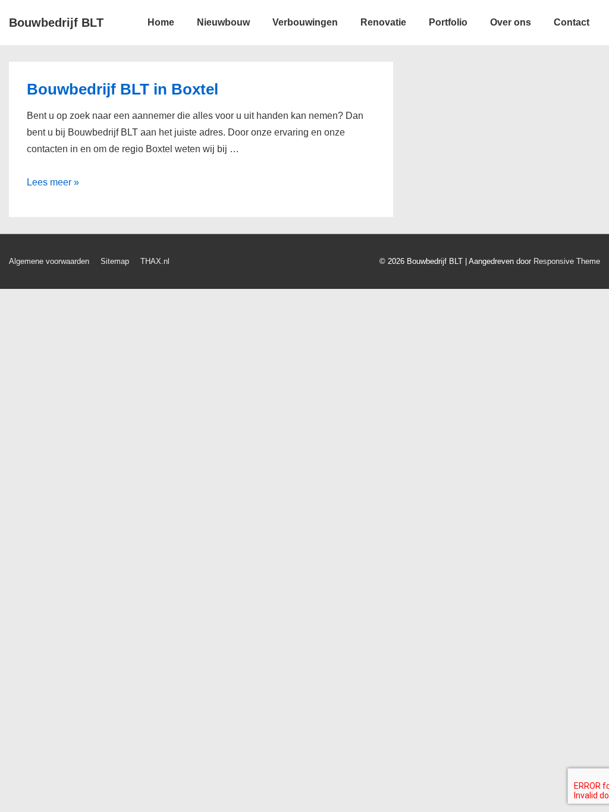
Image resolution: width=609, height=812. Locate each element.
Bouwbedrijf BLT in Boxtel (122, 89)
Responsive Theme (566, 261)
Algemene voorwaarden (49, 261)
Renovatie (383, 22)
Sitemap (115, 261)
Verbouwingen (305, 22)
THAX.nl (154, 261)
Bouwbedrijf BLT (56, 22)
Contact (571, 22)
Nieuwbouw (223, 22)
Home (160, 22)
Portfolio (448, 22)
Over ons (510, 22)
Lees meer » (53, 182)
